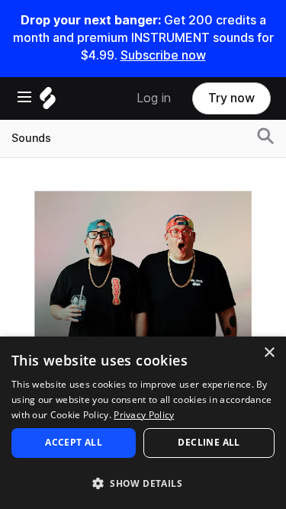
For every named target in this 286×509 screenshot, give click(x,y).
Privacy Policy (144, 414)
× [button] (269, 353)
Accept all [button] (73, 442)
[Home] (48, 101)
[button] (143, 482)
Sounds (31, 138)
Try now (231, 98)
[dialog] (143, 423)
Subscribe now (163, 55)
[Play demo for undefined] (143, 299)
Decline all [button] (208, 442)
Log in (154, 98)
